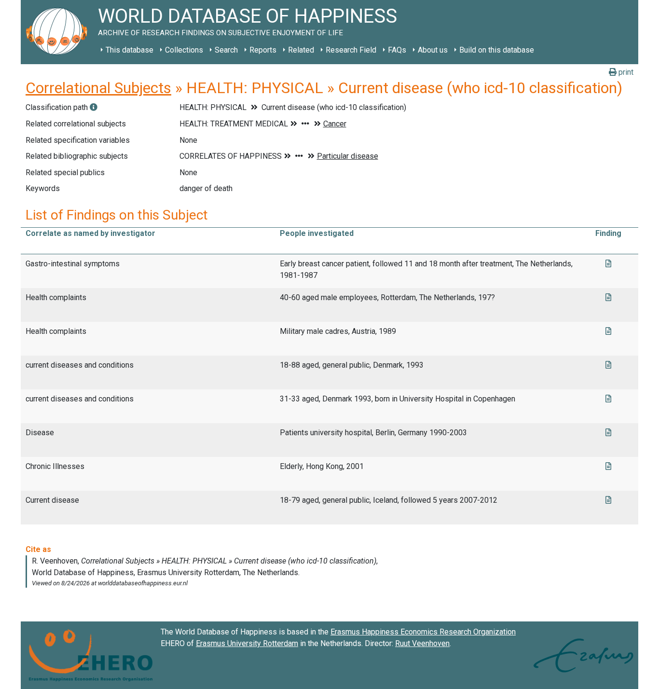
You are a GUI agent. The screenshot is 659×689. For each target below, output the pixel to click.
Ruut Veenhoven (422, 643)
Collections (184, 50)
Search (226, 50)
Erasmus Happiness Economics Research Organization (423, 631)
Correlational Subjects (98, 88)
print (625, 72)
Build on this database (496, 50)
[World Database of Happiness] (59, 32)
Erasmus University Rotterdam (247, 643)
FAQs (397, 50)
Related (301, 50)
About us (433, 50)
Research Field (351, 50)
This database (129, 50)
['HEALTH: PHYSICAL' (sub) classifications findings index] (93, 107)
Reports (262, 50)
